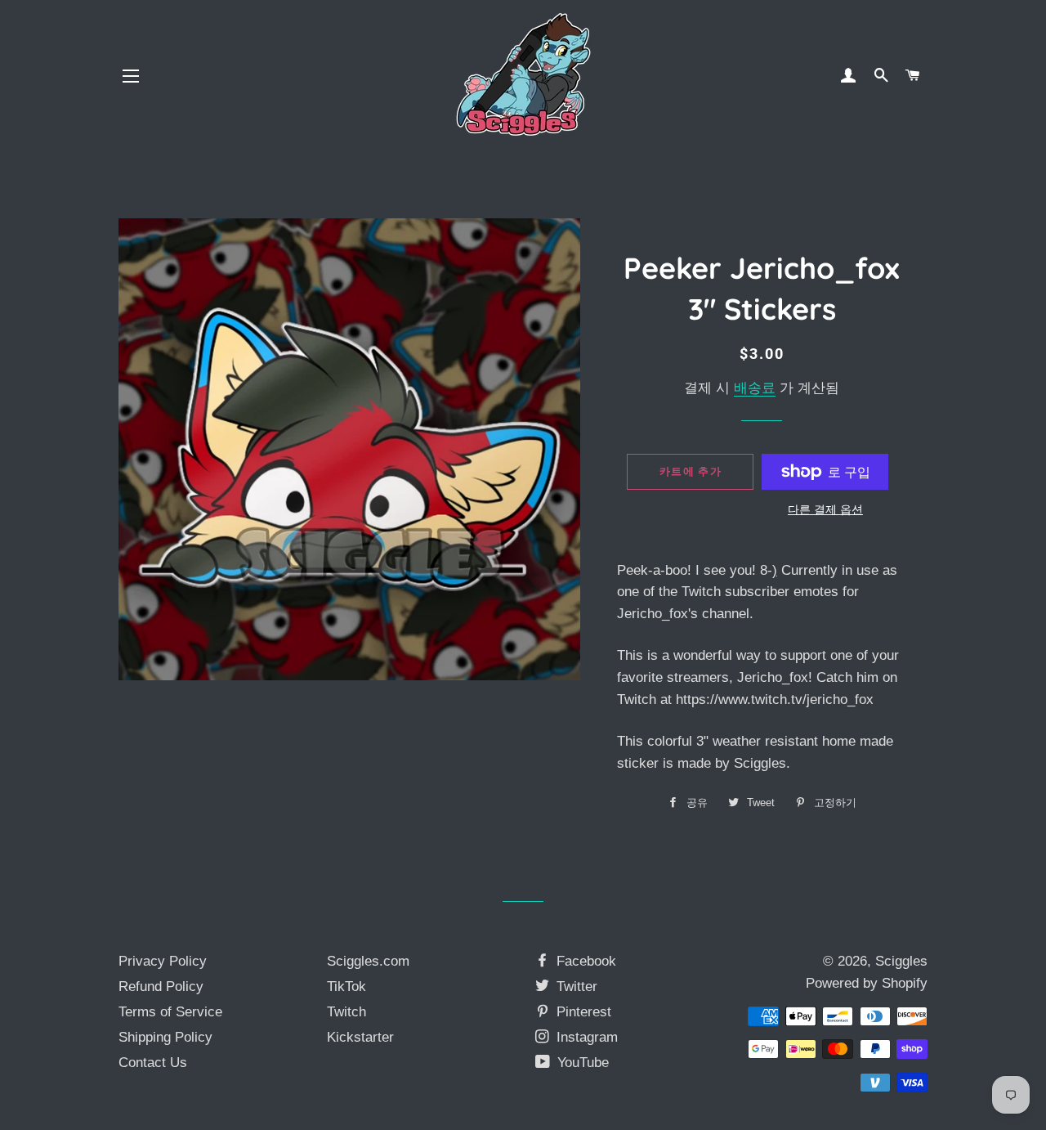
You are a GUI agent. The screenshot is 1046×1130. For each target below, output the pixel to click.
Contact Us (152, 1062)
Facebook (584, 961)
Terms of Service (170, 1012)
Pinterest (581, 1012)
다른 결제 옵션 (825, 509)
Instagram (585, 1037)
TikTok (346, 986)
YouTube (581, 1062)
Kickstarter (360, 1037)
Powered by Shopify (867, 983)
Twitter (574, 986)
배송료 (755, 388)
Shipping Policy (165, 1037)
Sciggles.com (368, 961)
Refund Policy (160, 986)
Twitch (346, 1012)
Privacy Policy (162, 961)
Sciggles (901, 961)
